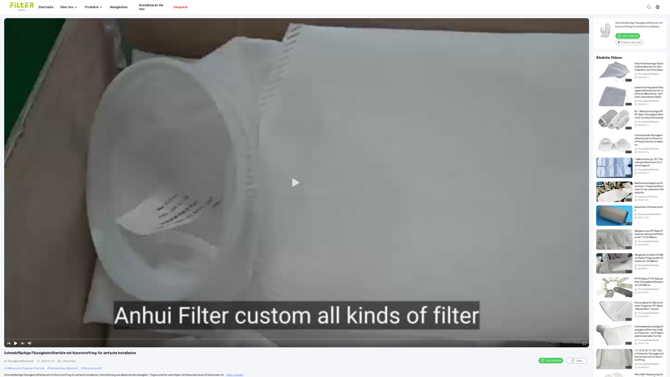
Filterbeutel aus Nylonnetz (63, 368)
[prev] (8, 343)
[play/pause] (15, 343)
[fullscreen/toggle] (584, 343)
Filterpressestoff (92, 368)
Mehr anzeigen (235, 375)
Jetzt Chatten (553, 360)
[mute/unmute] (29, 343)
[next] (22, 343)
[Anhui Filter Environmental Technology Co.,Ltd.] (22, 6)
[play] (296, 182)
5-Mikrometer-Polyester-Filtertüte (25, 368)
